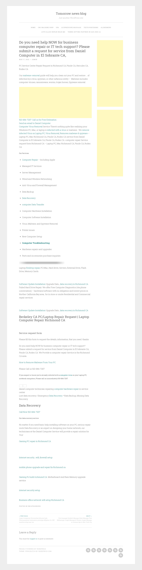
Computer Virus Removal (30, 126)
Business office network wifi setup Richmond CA (41, 500)
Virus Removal (52, 133)
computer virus (66, 375)
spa (57, 27)
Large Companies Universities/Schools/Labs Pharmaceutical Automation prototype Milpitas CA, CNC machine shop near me (37, 519)
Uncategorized (34, 506)
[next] (25, 385)
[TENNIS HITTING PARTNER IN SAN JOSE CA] (120, 555)
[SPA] (98, 550)
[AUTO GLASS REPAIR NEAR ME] (120, 550)
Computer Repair (30, 159)
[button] (55, 390)
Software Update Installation (32, 284)
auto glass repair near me (53, 32)
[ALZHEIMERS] (115, 550)
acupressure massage (71, 27)
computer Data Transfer (33, 204)
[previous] (21, 385)
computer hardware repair (66, 389)
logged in (33, 539)
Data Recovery (29, 198)
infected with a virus (56, 130)
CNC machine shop (45, 27)
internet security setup (29, 490)
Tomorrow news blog (71, 13)
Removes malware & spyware (74, 133)
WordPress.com (44, 551)
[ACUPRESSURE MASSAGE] (104, 550)
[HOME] (87, 550)
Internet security (26, 457)
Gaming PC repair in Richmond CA (35, 441)
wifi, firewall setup (44, 457)
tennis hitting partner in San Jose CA (84, 32)
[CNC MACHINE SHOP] (93, 550)
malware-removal (31, 75)
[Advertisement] (55, 102)
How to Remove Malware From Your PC (37, 362)
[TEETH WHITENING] (109, 550)
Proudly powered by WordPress (32, 549)
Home (33, 27)
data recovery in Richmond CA (74, 284)
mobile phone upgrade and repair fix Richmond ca (42, 467)
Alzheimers (106, 27)
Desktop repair (33, 268)
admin (34, 59)
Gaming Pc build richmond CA (33, 477)
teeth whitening (91, 27)
